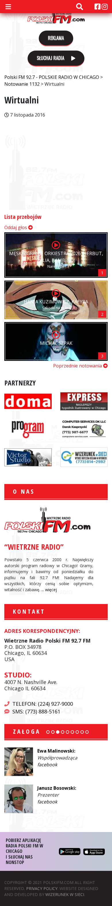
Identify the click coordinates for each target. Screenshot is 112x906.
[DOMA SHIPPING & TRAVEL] (28, 400)
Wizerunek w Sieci (64, 894)
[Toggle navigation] (8, 6)
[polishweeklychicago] (28, 428)
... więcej (49, 589)
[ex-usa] (84, 400)
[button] (48, 732)
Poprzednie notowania (78, 366)
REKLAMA (56, 38)
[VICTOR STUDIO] (28, 456)
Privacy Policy (41, 888)
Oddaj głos (16, 227)
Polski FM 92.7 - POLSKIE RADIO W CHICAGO (56, 14)
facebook (47, 764)
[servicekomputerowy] (84, 428)
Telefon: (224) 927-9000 (42, 703)
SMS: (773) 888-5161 (36, 711)
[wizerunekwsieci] (84, 456)
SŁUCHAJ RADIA (51, 58)
